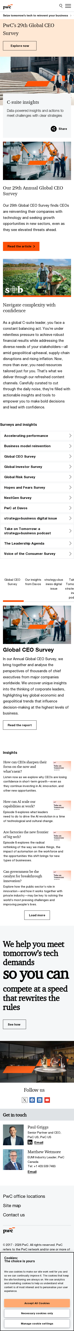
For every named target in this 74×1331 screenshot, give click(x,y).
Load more (37, 915)
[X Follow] (24, 1100)
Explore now (20, 45)
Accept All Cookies (37, 1303)
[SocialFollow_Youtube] (47, 1100)
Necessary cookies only (37, 1313)
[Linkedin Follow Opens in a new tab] (30, 1142)
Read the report (20, 725)
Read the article (19, 246)
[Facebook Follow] (32, 1100)
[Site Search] (60, 6)
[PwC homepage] (8, 6)
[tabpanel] (37, 668)
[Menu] (68, 6)
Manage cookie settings (37, 1323)
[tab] (13, 581)
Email (38, 1142)
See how (14, 1024)
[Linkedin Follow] (39, 1100)
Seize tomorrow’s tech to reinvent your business (35, 15)
